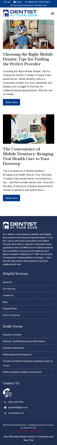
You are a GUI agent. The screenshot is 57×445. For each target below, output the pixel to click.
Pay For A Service (11, 315)
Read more (11, 102)
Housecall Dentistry (18, 425)
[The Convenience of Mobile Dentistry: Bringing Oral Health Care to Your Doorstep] (28, 128)
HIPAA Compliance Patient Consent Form (22, 372)
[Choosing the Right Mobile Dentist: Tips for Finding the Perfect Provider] (28, 34)
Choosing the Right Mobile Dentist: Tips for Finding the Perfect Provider (28, 59)
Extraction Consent (12, 334)
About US (7, 282)
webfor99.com (29, 428)
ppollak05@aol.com (17, 407)
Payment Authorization (13, 348)
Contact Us (8, 295)
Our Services (9, 288)
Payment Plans (10, 308)
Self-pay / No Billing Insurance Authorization (24, 341)
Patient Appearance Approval (17, 354)
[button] (52, 13)
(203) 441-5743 (15, 402)
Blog (5, 302)
